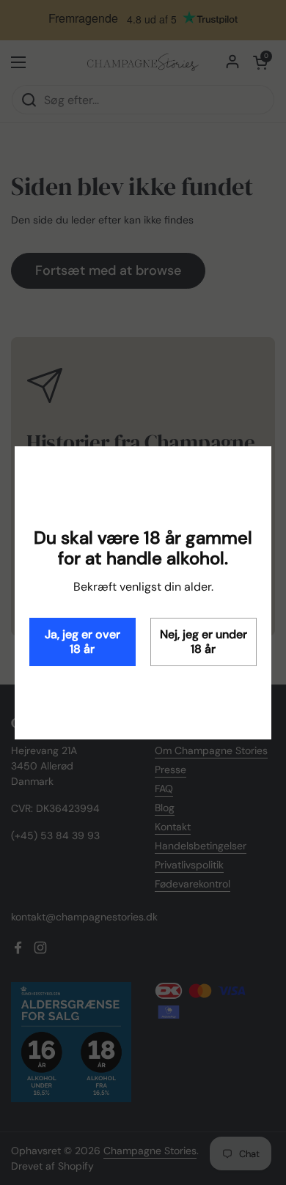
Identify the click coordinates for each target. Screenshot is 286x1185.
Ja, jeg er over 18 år (82, 642)
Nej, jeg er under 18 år (203, 642)
